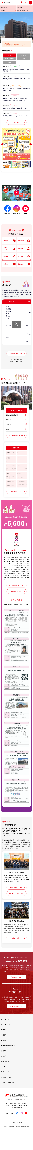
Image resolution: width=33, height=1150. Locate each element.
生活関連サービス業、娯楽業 (10, 457)
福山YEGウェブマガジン (16, 893)
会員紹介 (3, 1051)
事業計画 (8, 420)
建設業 (7, 473)
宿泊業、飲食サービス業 (22, 453)
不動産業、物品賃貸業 (22, 485)
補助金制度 (21, 241)
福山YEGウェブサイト (16, 887)
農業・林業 (20, 462)
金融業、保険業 (10, 485)
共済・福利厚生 (20, 264)
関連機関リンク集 (6, 1077)
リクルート (9, 429)
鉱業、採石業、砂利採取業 (22, 469)
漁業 (18, 465)
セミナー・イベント (7, 248)
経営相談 (6, 241)
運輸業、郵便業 (10, 481)
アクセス (3, 1067)
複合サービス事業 (10, 465)
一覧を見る (16, 122)
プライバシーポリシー (7, 1082)
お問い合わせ (5, 1061)
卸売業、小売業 (21, 481)
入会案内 (8, 424)
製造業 (18, 473)
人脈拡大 (6, 264)
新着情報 (3, 1040)
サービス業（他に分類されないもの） (11, 469)
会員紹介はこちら (16, 492)
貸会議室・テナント (23, 256)
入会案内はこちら (16, 977)
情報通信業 (20, 477)
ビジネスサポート (6, 1019)
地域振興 (3, 1035)
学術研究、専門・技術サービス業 (11, 453)
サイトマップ (5, 1072)
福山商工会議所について (16, 436)
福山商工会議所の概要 (12, 415)
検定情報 (6, 256)
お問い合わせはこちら (16, 353)
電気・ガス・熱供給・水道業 (10, 477)
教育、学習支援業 (21, 458)
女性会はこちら (16, 938)
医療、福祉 (9, 462)
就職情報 (20, 248)
